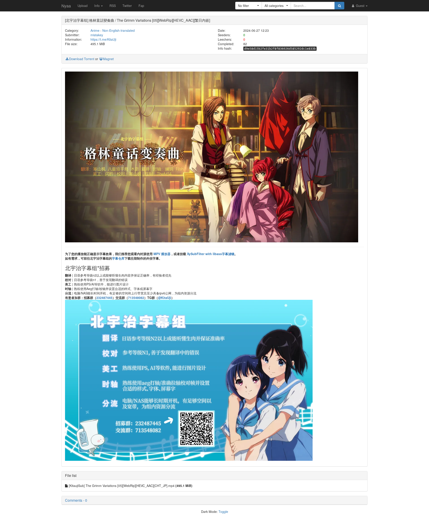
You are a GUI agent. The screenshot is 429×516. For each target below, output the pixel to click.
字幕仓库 (118, 258)
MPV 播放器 (162, 254)
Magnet (108, 59)
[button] (248, 5)
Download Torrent (81, 59)
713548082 (136, 297)
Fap (141, 5)
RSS (112, 5)
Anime (94, 30)
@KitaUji (164, 297)
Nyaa (66, 5)
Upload (83, 5)
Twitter (127, 5)
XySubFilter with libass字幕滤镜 (210, 254)
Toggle (223, 511)
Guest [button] (360, 5)
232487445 (104, 297)
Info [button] (97, 5)
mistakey (96, 35)
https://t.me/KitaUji (103, 39)
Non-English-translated (118, 30)
